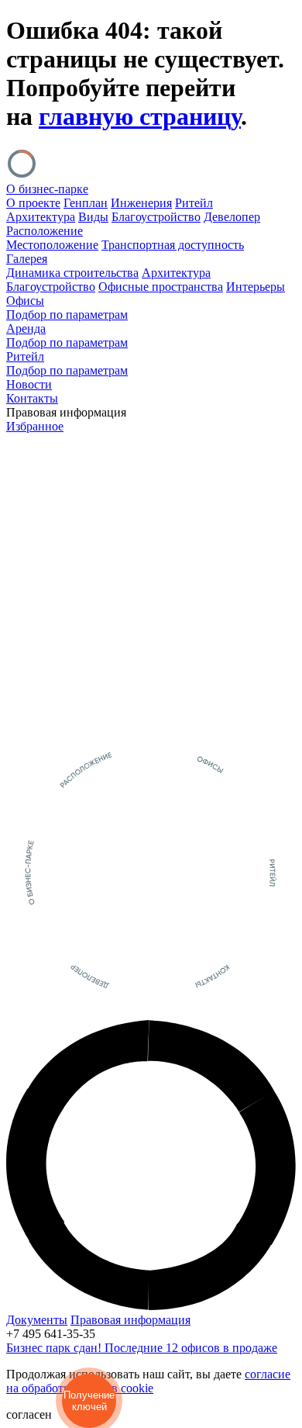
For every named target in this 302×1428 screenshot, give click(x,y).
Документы (36, 1319)
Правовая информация (130, 1319)
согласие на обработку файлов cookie (148, 1381)
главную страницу (140, 116)
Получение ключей (89, 1400)
